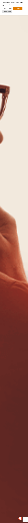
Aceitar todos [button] (17, 8)
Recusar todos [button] (7, 11)
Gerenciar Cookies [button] (7, 8)
